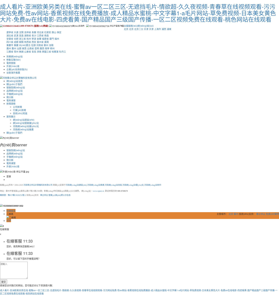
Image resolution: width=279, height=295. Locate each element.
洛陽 (51, 45)
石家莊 (47, 32)
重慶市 (9, 45)
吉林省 (27, 32)
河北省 (40, 32)
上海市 (157, 29)
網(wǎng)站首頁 (14, 81)
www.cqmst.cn (98, 191)
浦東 (169, 29)
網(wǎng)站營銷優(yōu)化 (26, 122)
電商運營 (11, 100)
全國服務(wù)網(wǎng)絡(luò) (139, 25)
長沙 (34, 35)
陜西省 (27, 41)
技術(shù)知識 (20, 113)
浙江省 (22, 38)
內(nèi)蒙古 (25, 45)
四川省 (9, 41)
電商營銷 (11, 62)
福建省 (45, 38)
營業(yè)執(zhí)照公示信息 (59, 195)
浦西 (164, 29)
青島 (34, 51)
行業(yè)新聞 (19, 110)
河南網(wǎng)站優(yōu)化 (26, 126)
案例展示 (11, 116)
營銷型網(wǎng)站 (15, 87)
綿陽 (21, 41)
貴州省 (40, 41)
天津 (146, 29)
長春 (34, 32)
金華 (39, 38)
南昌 (46, 35)
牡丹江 (62, 51)
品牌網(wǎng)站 (14, 90)
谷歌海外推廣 (13, 72)
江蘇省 (9, 51)
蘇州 (236, 213)
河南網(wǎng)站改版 (113, 185)
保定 (59, 32)
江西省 (40, 35)
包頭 (33, 45)
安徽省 (9, 38)
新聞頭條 (11, 103)
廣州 (8, 48)
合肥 (16, 38)
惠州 (14, 48)
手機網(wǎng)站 (14, 93)
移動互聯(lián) (13, 59)
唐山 (54, 32)
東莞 (24, 48)
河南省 (39, 45)
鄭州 (46, 45)
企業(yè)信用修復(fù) (17, 69)
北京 (126, 29)
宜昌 (21, 35)
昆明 (37, 48)
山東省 (27, 51)
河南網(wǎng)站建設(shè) (76, 185)
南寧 (47, 48)
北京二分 (138, 29)
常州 (16, 51)
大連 (16, 32)
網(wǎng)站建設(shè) (23, 119)
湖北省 (9, 35)
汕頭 (19, 48)
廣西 (42, 48)
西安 (34, 41)
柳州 (52, 48)
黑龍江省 (46, 51)
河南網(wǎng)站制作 (152, 185)
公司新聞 (17, 106)
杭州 (28, 38)
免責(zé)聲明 (272, 213)
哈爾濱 (55, 51)
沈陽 (21, 32)
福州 (57, 38)
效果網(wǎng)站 (14, 56)
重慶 (16, 45)
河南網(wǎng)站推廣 (23, 129)
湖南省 (27, 35)
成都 (16, 41)
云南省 (30, 48)
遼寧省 (9, 32)
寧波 (34, 38)
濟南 (39, 51)
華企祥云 (44, 195)
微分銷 (9, 97)
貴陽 (46, 41)
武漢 (16, 35)
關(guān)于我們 (14, 84)
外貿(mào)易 (12, 66)
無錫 (21, 51)
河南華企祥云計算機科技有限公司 (38, 185)
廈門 (51, 38)
